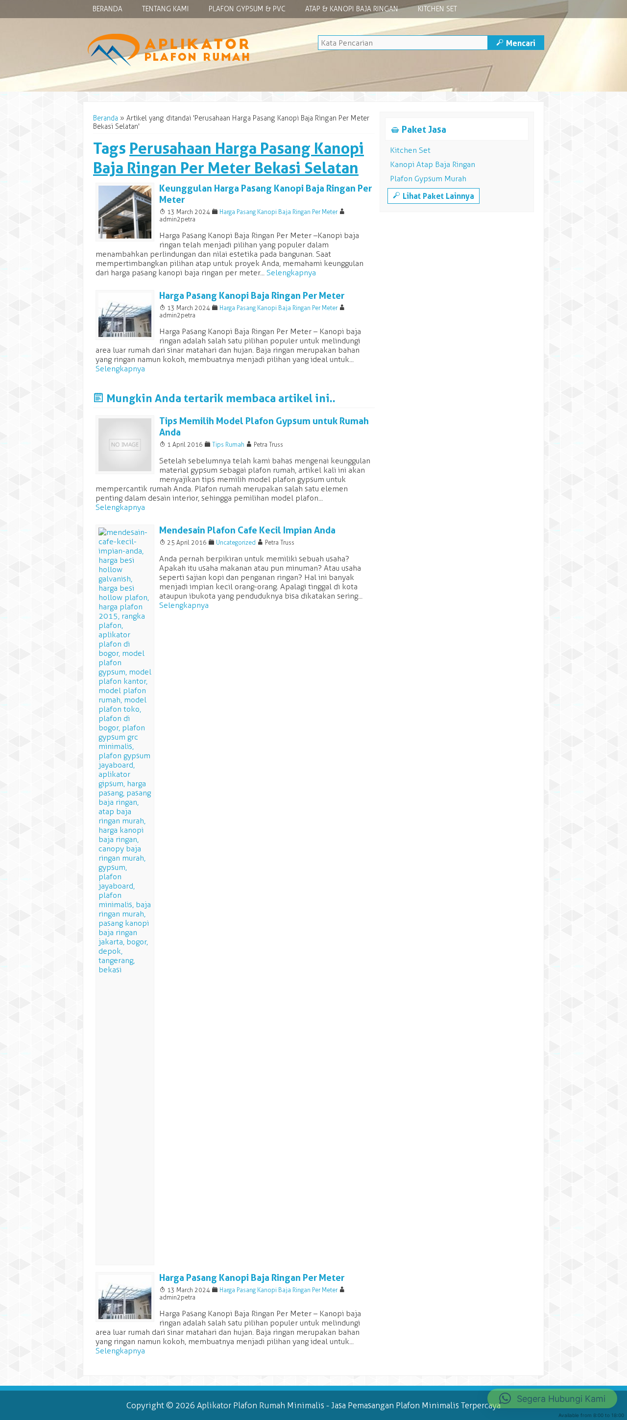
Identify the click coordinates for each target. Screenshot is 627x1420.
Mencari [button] (515, 43)
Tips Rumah (228, 444)
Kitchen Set (437, 9)
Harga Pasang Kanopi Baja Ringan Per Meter (278, 212)
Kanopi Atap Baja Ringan (432, 164)
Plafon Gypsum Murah (428, 178)
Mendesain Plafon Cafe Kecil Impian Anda (247, 530)
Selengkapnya (291, 272)
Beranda (107, 9)
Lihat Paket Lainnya (433, 196)
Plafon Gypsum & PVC (247, 9)
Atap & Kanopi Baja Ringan (351, 9)
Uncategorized (236, 542)
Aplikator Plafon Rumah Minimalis (260, 1405)
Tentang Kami (165, 9)
